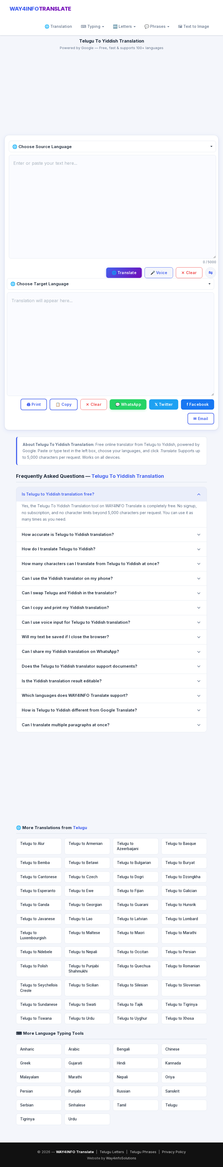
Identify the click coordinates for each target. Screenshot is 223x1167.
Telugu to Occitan (132, 952)
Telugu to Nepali (83, 952)
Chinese (172, 1049)
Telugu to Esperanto (37, 891)
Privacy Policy (174, 1152)
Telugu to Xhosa (179, 1018)
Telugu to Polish (34, 966)
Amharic (27, 1049)
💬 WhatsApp (128, 404)
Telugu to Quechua (133, 966)
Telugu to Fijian (130, 891)
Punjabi (75, 1091)
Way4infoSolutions (121, 1158)
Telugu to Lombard (181, 919)
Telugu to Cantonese (38, 877)
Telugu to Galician (181, 891)
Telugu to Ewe (81, 891)
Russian (123, 1091)
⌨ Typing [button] (91, 26)
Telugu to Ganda (34, 904)
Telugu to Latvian (132, 919)
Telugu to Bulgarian (134, 862)
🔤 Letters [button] (123, 26)
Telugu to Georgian (85, 904)
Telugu (171, 1105)
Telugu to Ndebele (36, 952)
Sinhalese (77, 1105)
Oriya (170, 1077)
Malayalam (29, 1077)
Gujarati (75, 1063)
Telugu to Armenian (86, 843)
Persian (26, 1091)
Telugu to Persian (180, 952)
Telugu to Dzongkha (182, 877)
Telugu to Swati (82, 1004)
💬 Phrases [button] (155, 26)
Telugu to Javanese (37, 919)
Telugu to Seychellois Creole (39, 987)
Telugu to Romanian (182, 966)
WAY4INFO (40, 8)
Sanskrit (172, 1091)
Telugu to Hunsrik (180, 904)
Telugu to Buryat (180, 862)
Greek (25, 1063)
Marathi (75, 1077)
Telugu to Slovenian (182, 985)
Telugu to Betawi (83, 862)
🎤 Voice (158, 272)
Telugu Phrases (143, 1152)
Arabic (74, 1049)
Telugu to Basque (180, 843)
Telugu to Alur (32, 843)
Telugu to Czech (83, 877)
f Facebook (198, 404)
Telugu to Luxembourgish (33, 935)
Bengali (123, 1049)
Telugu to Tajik (130, 1004)
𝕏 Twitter (164, 404)
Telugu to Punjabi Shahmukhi (84, 968)
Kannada (173, 1063)
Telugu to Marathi (180, 933)
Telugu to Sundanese (38, 1004)
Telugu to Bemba (35, 862)
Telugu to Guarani (132, 904)
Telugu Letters (112, 1152)
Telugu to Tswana (36, 1018)
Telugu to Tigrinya (181, 1004)
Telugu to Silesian (132, 985)
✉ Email (200, 418)
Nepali (122, 1077)
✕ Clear (189, 272)
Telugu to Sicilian (83, 985)
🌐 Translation (58, 26)
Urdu (73, 1119)
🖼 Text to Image (193, 26)
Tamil (121, 1105)
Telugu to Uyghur (132, 1018)
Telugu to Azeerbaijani (127, 846)
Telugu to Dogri (130, 877)
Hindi (121, 1063)
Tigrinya (27, 1119)
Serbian (26, 1105)
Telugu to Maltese (84, 933)
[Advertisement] (111, 94)
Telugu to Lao (80, 919)
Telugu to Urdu (81, 1018)
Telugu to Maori (130, 933)
